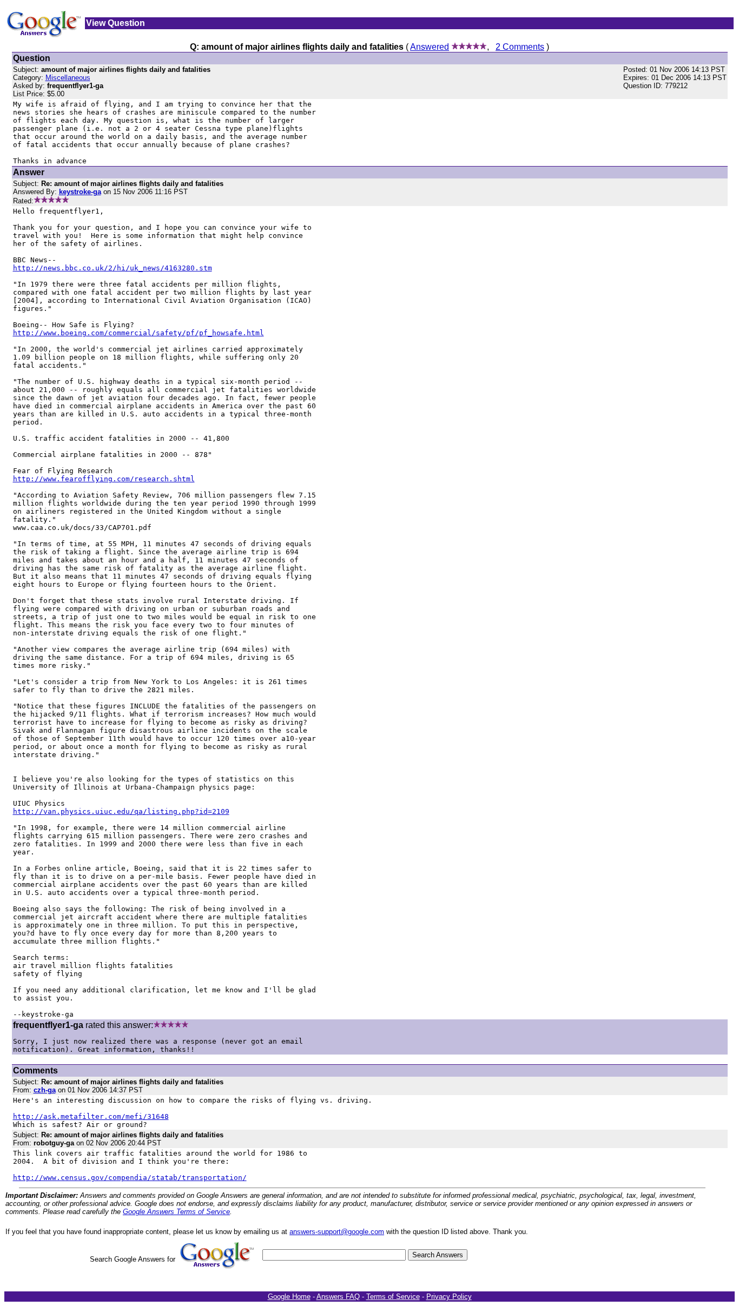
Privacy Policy (449, 1296)
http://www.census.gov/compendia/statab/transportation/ (130, 1178)
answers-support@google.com (336, 1232)
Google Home (289, 1296)
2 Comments (520, 46)
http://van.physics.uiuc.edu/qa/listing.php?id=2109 (121, 811)
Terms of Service (393, 1296)
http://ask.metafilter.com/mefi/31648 (91, 1116)
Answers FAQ (338, 1296)
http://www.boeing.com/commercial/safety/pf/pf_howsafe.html (138, 333)
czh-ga (45, 1090)
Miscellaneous (67, 78)
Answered (429, 46)
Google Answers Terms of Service (176, 1212)
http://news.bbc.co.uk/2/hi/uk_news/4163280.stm (112, 268)
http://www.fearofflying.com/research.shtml (104, 479)
